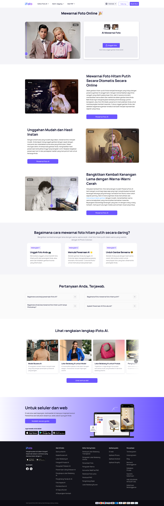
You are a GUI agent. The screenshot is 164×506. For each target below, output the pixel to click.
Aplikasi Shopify (114, 462)
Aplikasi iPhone (114, 455)
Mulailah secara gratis (40, 421)
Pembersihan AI (61, 486)
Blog (128, 459)
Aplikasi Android (114, 459)
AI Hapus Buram (61, 490)
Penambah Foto (87, 463)
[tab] (52, 296)
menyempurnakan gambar (95, 198)
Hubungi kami (131, 455)
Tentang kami (131, 452)
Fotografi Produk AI (62, 462)
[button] (52, 296)
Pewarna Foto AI (101, 117)
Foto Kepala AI (60, 483)
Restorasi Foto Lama (89, 474)
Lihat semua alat (82, 380)
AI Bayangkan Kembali (63, 493)
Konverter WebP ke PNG (90, 470)
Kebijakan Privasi (130, 469)
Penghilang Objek (88, 481)
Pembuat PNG (87, 477)
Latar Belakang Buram (90, 485)
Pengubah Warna (88, 467)
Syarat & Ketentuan (130, 475)
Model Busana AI (61, 455)
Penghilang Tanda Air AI (64, 479)
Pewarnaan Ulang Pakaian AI (66, 470)
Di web (111, 452)
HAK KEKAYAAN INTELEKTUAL (132, 480)
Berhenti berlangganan (131, 463)
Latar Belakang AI (62, 459)
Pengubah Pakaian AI (63, 466)
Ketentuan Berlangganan (131, 486)
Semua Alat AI (60, 452)
